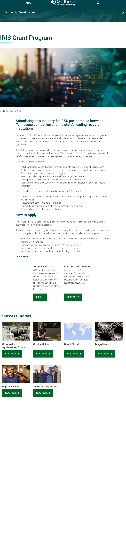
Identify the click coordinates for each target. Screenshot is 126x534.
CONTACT (72, 297)
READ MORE (11, 353)
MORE (39, 297)
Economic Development (20, 12)
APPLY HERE (22, 256)
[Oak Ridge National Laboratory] (63, 3)
